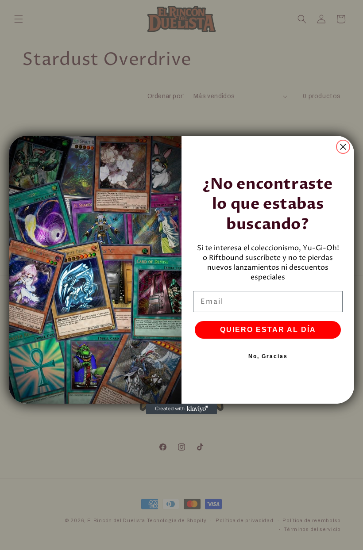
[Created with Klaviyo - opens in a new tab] (181, 409)
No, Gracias (268, 356)
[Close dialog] (343, 146)
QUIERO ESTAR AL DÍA (268, 329)
